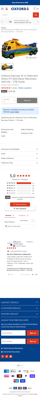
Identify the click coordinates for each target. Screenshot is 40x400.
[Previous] (2, 21)
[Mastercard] (20, 389)
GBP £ (19, 365)
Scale (3, 136)
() (37, 9)
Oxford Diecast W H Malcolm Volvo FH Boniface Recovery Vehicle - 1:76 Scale (20, 269)
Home (3, 28)
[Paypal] (29, 389)
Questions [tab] (22, 215)
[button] (33, 274)
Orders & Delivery (27, 130)
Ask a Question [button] (21, 209)
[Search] (36, 14)
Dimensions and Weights (7, 131)
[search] (17, 14)
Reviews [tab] (8, 215)
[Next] (38, 21)
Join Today (14, 112)
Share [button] (11, 274)
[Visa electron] (15, 389)
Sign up (33, 333)
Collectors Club (26, 133)
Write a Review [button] (21, 204)
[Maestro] (25, 389)
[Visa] (10, 389)
